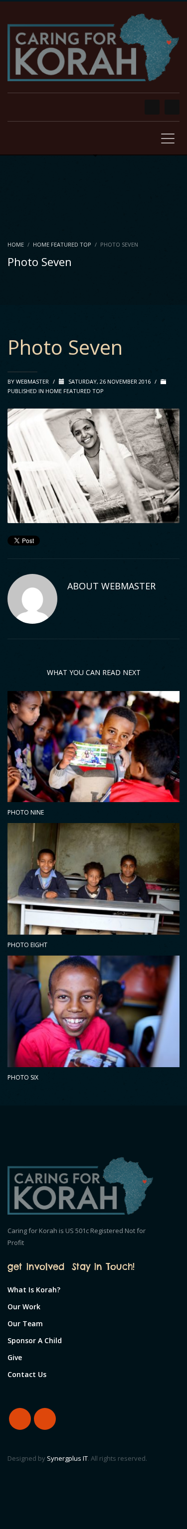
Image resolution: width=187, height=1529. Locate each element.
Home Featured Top (62, 244)
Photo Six (22, 1077)
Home (15, 244)
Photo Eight (27, 945)
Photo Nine (25, 812)
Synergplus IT (67, 1458)
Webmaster (33, 381)
